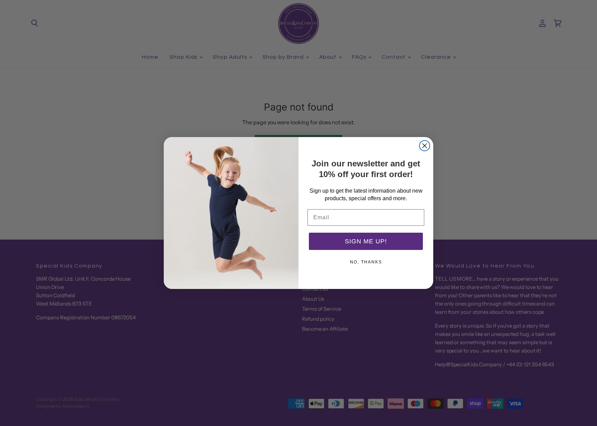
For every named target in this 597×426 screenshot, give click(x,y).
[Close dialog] (424, 146)
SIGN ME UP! (366, 241)
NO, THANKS (366, 262)
